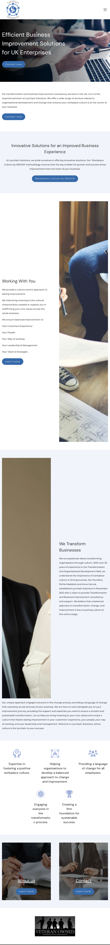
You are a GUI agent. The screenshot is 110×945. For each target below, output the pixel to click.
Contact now (13, 64)
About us (26, 880)
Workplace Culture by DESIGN (55, 178)
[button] (105, 10)
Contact (83, 880)
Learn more (12, 361)
